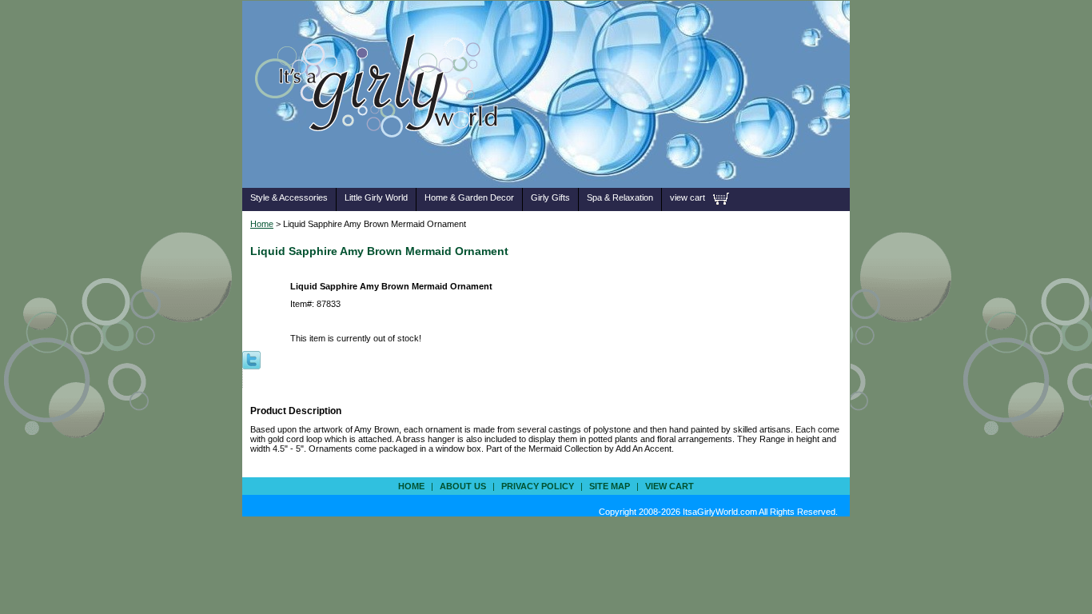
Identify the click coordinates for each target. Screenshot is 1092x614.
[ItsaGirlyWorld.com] (384, 162)
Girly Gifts (550, 197)
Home (261, 224)
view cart (687, 197)
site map (609, 486)
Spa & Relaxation (620, 197)
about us (463, 486)
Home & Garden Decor (469, 197)
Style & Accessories (289, 197)
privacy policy (537, 486)
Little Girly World (376, 197)
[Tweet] (251, 359)
